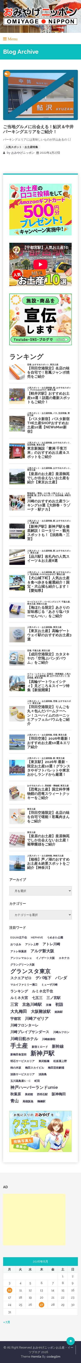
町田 (37, 1080)
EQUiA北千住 (18, 937)
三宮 (14, 1004)
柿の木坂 (15, 1067)
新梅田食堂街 (18, 1054)
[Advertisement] (34, 1219)
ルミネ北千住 (42, 991)
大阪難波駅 (41, 1011)
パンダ (61, 977)
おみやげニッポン (22, 152)
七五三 (37, 998)
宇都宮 (15, 1019)
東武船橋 (44, 1061)
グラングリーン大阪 (22, 964)
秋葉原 (15, 1094)
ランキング (19, 991)
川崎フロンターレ (24, 1025)
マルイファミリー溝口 (23, 984)
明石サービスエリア (22, 1061)
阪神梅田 (59, 1094)
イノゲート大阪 (45, 957)
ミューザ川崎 (49, 984)
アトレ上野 (32, 944)
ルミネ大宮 (19, 998)
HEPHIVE (37, 937)
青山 (14, 1100)
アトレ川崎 (51, 944)
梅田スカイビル (34, 1067)
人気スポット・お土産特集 (22, 147)
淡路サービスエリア (22, 1074)
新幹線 (58, 1046)
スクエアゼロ (21, 978)
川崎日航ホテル (24, 1038)
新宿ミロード (40, 1046)
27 (41, 1304)
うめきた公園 (55, 937)
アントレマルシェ (21, 957)
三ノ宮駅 (54, 998)
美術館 (29, 1094)
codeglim (53, 1356)
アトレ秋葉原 (18, 951)
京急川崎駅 (32, 1004)
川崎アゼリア (37, 1018)
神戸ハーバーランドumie (34, 1087)
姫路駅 (59, 1011)
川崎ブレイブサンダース (29, 1032)
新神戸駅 (43, 1053)
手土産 (19, 1045)
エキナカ (64, 957)
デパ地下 (43, 977)
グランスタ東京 (30, 971)
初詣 (59, 1004)
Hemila (36, 1356)
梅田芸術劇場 (56, 1067)
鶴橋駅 (41, 1101)
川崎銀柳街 (48, 1039)
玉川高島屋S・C (20, 1080)
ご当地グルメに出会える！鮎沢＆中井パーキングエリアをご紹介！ (38, 129)
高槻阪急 (28, 1101)
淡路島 (43, 1074)
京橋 (48, 1004)
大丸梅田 (18, 1011)
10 (9, 1290)
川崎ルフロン (61, 1032)
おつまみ (15, 944)
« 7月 (6, 1322)
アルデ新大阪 (42, 951)
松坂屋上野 (60, 1061)
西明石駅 (42, 1094)
